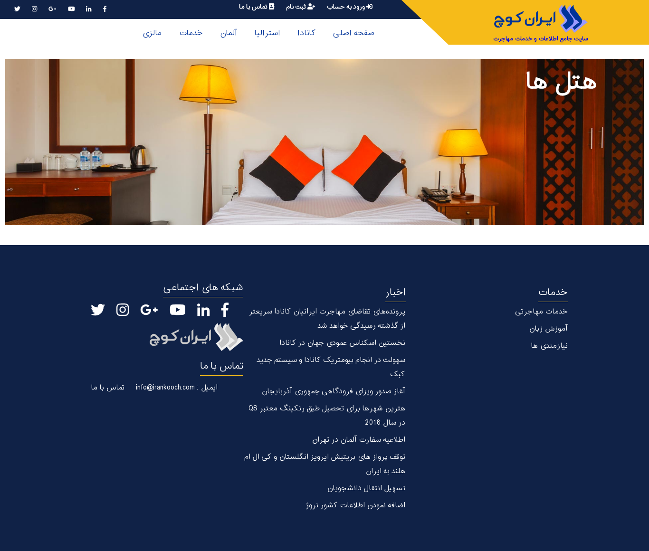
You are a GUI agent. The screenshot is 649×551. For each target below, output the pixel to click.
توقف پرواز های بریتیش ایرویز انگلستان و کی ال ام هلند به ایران (324, 464)
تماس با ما (254, 7)
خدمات (191, 33)
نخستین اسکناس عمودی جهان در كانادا (342, 343)
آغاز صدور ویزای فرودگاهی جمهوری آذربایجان (333, 392)
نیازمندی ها (549, 346)
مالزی (152, 33)
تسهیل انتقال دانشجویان (366, 488)
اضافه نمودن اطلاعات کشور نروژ (355, 506)
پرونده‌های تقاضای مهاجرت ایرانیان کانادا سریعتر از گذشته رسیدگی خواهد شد (327, 319)
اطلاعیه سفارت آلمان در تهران (358, 440)
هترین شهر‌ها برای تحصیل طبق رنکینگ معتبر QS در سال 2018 (326, 416)
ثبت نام (296, 7)
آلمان (228, 33)
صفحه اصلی (353, 33)
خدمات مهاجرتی (541, 312)
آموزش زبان (548, 329)
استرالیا (267, 33)
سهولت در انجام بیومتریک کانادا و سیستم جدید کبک (331, 367)
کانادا (306, 33)
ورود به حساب (346, 7)
